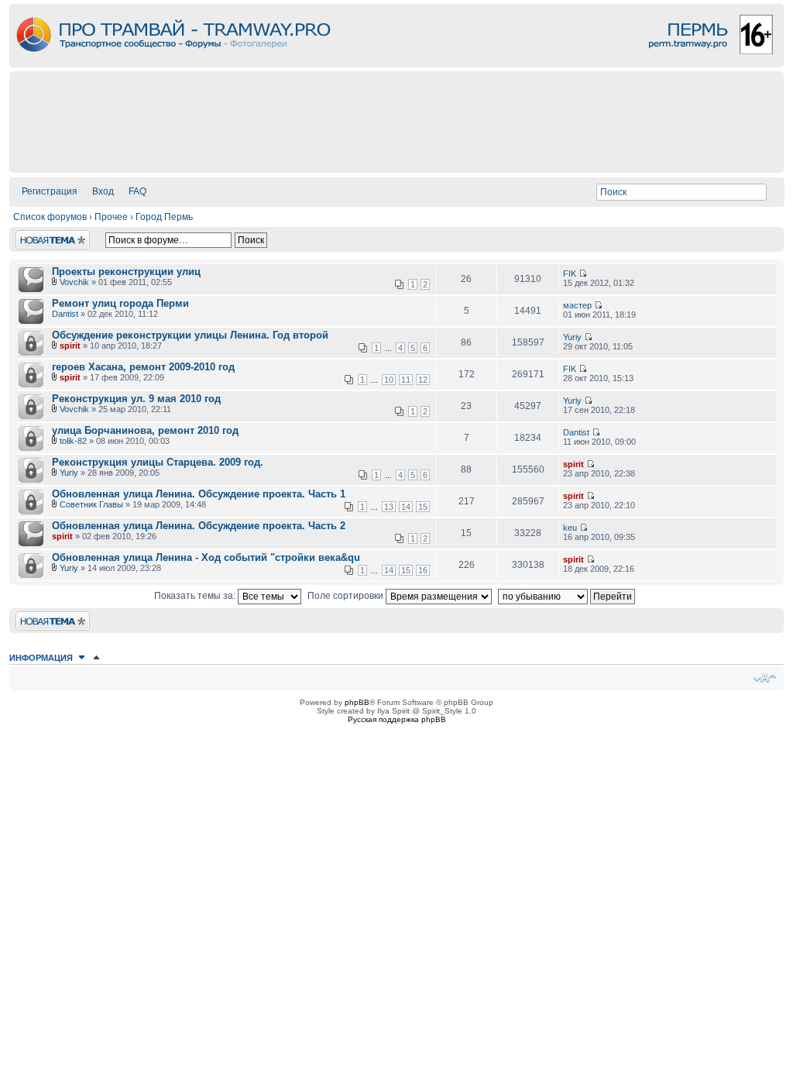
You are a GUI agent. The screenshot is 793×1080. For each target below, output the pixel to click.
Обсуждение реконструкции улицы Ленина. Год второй (190, 335)
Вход (103, 191)
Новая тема (41, 235)
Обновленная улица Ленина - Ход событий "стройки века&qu (206, 557)
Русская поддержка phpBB (397, 719)
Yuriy (572, 337)
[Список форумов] (396, 63)
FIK (569, 273)
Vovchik (74, 282)
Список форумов (50, 217)
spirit (70, 345)
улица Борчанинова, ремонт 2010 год (145, 430)
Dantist (65, 313)
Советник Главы (91, 504)
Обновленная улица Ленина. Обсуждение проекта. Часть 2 (198, 525)
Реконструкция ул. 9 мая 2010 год (136, 398)
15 (422, 506)
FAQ (137, 191)
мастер (577, 305)
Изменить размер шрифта (765, 678)
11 (405, 379)
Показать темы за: (196, 595)
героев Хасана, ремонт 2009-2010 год (143, 367)
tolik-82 (73, 440)
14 (405, 506)
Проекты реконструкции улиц (126, 271)
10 (388, 379)
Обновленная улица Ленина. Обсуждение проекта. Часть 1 (198, 494)
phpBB (357, 702)
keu (570, 527)
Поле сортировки (346, 595)
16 (422, 570)
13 (388, 506)
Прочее (111, 217)
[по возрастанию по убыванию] (568, 595)
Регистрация (49, 191)
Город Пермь (164, 217)
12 (422, 379)
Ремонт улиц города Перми (120, 303)
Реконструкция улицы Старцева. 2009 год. (157, 462)
